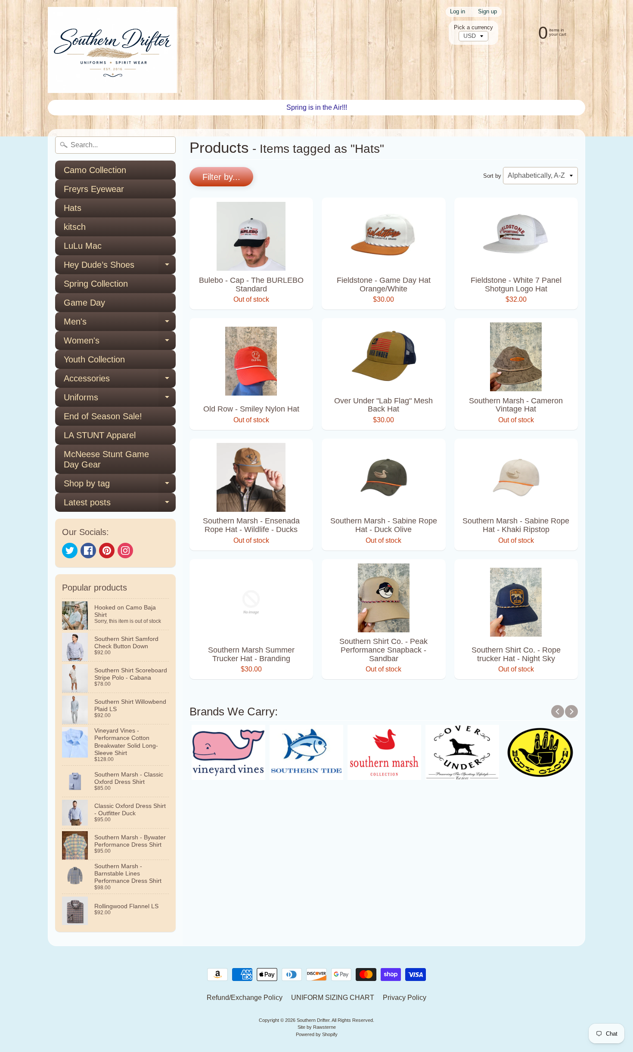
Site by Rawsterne (317, 1027)
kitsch (75, 227)
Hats (72, 208)
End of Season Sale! (103, 416)
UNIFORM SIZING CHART (332, 997)
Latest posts (120, 505)
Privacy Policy (404, 997)
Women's (120, 343)
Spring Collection (96, 283)
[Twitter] (70, 550)
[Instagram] (125, 550)
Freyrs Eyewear (94, 189)
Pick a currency (473, 27)
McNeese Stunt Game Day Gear (106, 459)
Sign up (487, 12)
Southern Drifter (313, 1020)
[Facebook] (88, 550)
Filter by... (221, 177)
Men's (120, 324)
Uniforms (120, 400)
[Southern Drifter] (112, 50)
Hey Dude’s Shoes (120, 267)
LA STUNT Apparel (100, 435)
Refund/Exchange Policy (244, 997)
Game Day (84, 302)
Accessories (120, 381)
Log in (457, 12)
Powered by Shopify (317, 1034)
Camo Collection (95, 170)
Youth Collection (94, 359)
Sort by (492, 176)
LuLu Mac (83, 246)
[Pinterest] (107, 550)
